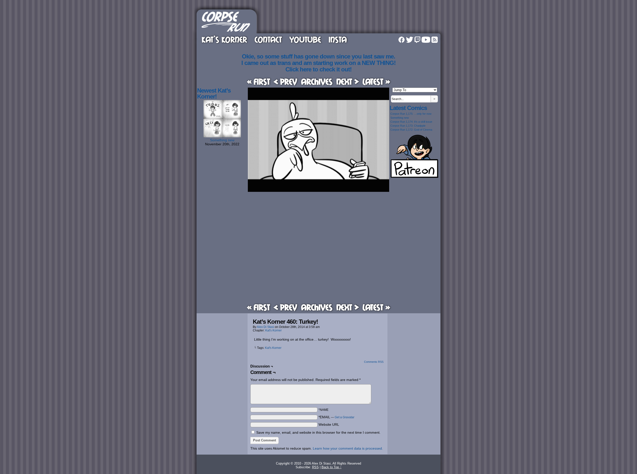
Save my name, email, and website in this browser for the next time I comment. (318, 432)
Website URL (328, 424)
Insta (337, 39)
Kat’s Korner (224, 39)
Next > (347, 81)
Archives (316, 81)
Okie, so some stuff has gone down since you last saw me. (318, 56)
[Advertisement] (349, 20)
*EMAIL (336, 417)
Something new (222, 140)
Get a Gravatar (344, 417)
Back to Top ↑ (331, 467)
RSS (434, 40)
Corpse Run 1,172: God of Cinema (411, 129)
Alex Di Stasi (265, 327)
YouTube (305, 39)
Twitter (409, 40)
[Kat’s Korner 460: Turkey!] (318, 191)
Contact (268, 39)
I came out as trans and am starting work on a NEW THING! (318, 62)
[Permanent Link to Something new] (222, 136)
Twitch (417, 40)
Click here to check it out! (318, 69)
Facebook (401, 40)
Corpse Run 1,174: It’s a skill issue (411, 121)
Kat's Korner (273, 330)
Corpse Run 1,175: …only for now (410, 113)
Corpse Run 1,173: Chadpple (407, 125)
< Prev (285, 81)
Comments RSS (373, 361)
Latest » (376, 81)
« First (258, 81)
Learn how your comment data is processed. (348, 448)
